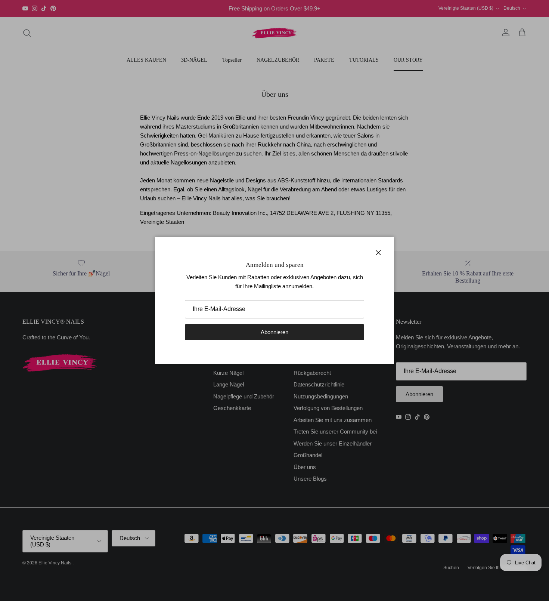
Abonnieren (274, 332)
